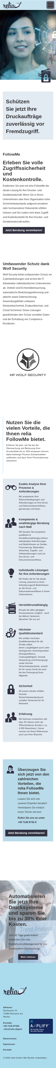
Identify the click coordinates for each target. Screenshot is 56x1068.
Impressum (9, 1044)
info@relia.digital (13, 1029)
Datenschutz (9, 1038)
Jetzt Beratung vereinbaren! (23, 230)
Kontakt (7, 1049)
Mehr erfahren (28, 957)
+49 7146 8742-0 (27, 822)
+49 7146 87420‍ (11, 1026)
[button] (50, 5)
